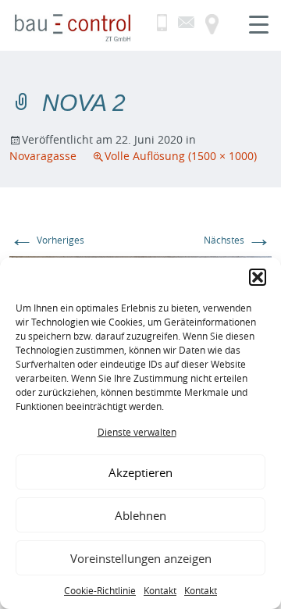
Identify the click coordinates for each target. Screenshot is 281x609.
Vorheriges (46, 239)
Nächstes (238, 239)
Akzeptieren (140, 472)
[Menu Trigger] (258, 23)
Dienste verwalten (137, 432)
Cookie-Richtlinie (100, 590)
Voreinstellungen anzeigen (141, 558)
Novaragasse (42, 155)
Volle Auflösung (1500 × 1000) (181, 155)
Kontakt (160, 590)
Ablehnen (140, 515)
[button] (257, 277)
